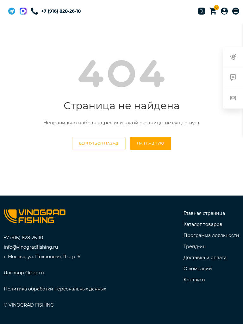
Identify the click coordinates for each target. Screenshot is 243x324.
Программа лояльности (211, 235)
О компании (198, 268)
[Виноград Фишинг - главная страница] (34, 217)
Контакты (194, 280)
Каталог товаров (203, 224)
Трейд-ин (195, 246)
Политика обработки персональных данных (55, 289)
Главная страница (204, 213)
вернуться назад (99, 143)
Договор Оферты (24, 273)
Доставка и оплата (205, 257)
